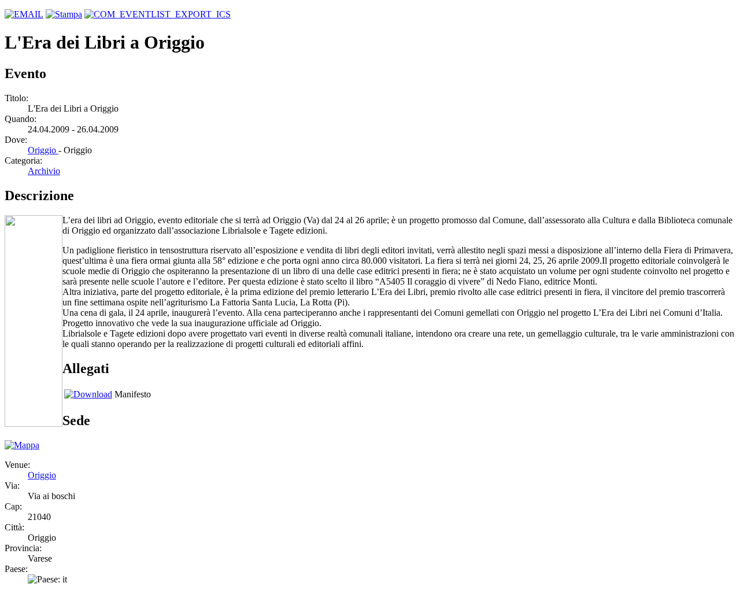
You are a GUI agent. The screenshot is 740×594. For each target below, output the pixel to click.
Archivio (44, 171)
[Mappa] (22, 445)
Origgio (43, 150)
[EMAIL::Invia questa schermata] (24, 14)
